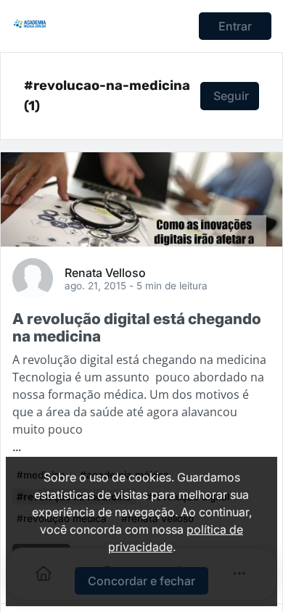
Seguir (231, 95)
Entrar (235, 26)
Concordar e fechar (141, 581)
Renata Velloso (105, 271)
